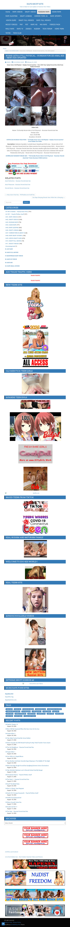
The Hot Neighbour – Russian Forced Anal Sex (20, 747)
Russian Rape (31, 713)
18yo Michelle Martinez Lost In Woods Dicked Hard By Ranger (25, 770)
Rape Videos (10, 713)
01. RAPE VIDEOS (12, 217)
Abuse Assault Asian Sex (14, 802)
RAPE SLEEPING (11, 16)
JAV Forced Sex (26, 711)
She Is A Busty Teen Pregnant (15, 788)
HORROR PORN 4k (41, 16)
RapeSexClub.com (10, 700)
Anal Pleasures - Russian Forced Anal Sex (17, 184)
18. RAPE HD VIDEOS (11, 259)
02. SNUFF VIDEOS (12, 219)
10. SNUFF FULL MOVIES (14, 241)
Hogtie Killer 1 (11, 752)
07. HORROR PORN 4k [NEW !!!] (16, 233)
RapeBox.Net (9, 694)
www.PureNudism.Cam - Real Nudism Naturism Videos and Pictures (24, 857)
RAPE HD (34, 24)
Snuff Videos (18, 716)
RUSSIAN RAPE (44, 12)
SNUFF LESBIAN (26, 16)
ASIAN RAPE (56, 12)
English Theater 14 (12, 724)
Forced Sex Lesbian (28, 709)
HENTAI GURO (11, 20)
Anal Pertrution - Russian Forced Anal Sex (18, 181)
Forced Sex (18, 709)
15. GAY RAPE (9, 249)
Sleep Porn (50, 713)
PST (26, 24)
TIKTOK (8, 33)
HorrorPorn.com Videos (13, 711)
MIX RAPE (43, 24)
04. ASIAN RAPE (11, 225)
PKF (21, 24)
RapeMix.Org (9, 697)
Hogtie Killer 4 (11, 733)
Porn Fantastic (37, 711)
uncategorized (11, 246)
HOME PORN (59, 29)
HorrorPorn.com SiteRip (54, 709)
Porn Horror (46, 711)
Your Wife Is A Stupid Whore (15, 756)
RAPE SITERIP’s (56, 16)
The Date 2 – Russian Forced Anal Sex (18, 779)
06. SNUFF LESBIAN (13, 230)
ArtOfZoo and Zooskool (11, 852)
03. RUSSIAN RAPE (14, 50)
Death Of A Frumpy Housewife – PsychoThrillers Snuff (22, 793)
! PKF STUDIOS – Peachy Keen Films (17, 211)
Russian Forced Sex (21, 713)
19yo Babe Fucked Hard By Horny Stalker (18, 738)
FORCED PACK (55, 24)
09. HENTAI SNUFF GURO (14, 238)
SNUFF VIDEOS (30, 12)
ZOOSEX (29, 29)
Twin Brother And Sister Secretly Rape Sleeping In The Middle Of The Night (28, 761)
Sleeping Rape (41, 713)
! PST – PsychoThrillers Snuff (15, 214)
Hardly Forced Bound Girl (14, 797)
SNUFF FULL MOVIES (26, 20)
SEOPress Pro (16, 924)
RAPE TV (20, 29)
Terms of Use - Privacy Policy (12, 922)
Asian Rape (9, 709)
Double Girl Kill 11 (12, 807)
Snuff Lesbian (59, 713)
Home (8, 12)
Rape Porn (56, 711)
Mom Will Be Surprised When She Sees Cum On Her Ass (23, 729)
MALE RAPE (10, 29)
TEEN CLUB (17, 33)
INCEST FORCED (11, 24)
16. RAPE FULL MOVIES (11, 252)
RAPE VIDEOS (17, 12)
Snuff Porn (9, 716)
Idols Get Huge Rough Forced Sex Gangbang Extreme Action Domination (28, 765)
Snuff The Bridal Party (13, 784)
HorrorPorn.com (40, 709)
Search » (26, 202)
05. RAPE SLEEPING (13, 227)
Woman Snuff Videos (30, 716)
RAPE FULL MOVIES (43, 20)
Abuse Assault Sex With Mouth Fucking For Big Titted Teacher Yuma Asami (28, 742)
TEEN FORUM (47, 29)
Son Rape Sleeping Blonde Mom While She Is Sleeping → (48, 197)
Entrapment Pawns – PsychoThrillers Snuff (19, 775)
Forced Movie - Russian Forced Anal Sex (17, 188)
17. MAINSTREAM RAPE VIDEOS (14, 256)
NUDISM (37, 29)
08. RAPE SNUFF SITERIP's (14, 235)
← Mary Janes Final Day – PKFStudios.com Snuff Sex (20, 194)
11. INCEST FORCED (13, 243)
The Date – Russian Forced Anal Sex (17, 811)
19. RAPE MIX (9, 262)
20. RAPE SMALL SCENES (12, 266)
